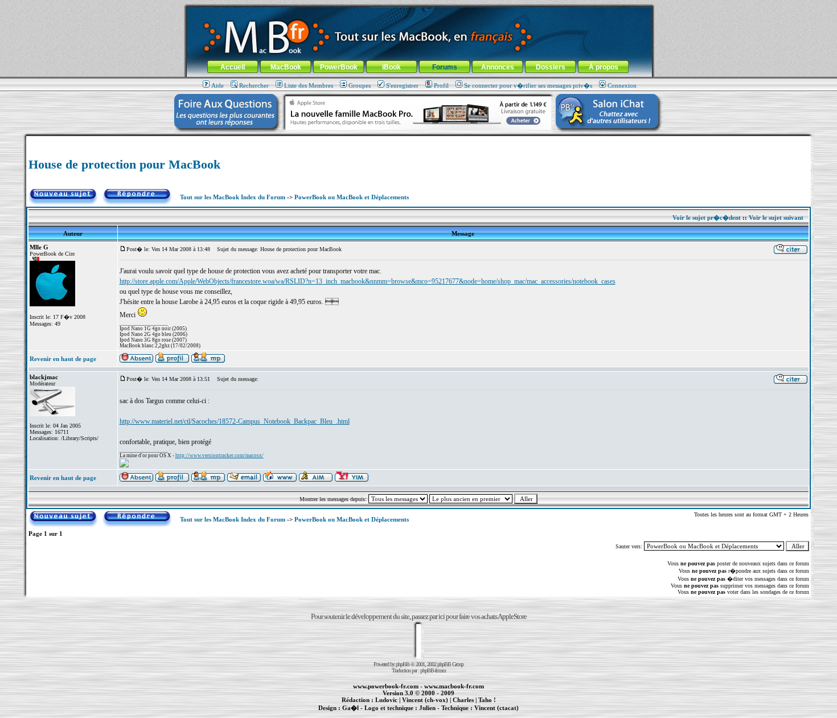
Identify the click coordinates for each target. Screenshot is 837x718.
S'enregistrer (402, 85)
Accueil (232, 67)
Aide (217, 85)
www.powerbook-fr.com (386, 686)
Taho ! (487, 699)
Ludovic (386, 699)
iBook (391, 67)
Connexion (622, 85)
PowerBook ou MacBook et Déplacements (351, 197)
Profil (441, 85)
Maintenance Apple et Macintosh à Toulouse (437, 714)
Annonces (497, 67)
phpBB (402, 664)
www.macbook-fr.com (454, 686)
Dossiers (550, 67)
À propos (603, 67)
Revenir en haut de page (63, 358)
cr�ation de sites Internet (492, 714)
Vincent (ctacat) (496, 707)
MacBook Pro (378, 714)
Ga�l (350, 707)
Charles (463, 699)
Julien (427, 707)
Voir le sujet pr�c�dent (706, 217)
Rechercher (254, 85)
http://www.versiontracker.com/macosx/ (219, 455)
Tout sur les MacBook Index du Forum (232, 197)
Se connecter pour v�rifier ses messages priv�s (528, 85)
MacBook (285, 67)
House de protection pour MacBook (124, 164)
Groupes (359, 85)
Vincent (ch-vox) (425, 699)
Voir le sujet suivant (776, 217)
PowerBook (339, 67)
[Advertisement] (418, 140)
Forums (444, 67)
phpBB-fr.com (433, 670)
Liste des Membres (308, 85)
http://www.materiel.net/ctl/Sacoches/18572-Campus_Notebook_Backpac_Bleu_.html (235, 421)
